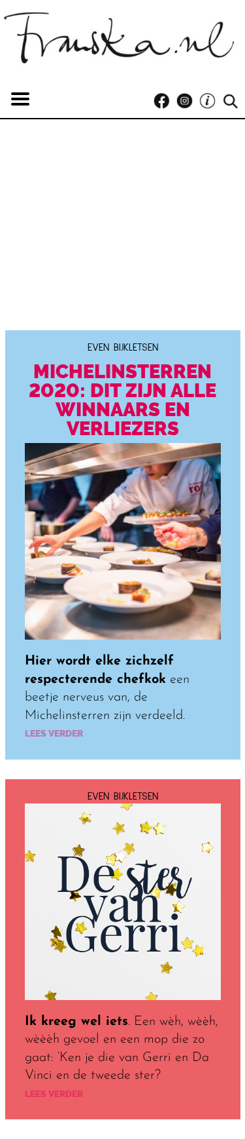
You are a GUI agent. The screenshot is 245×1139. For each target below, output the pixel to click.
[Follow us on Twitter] (210, 101)
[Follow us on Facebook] (165, 101)
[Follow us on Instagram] (187, 101)
